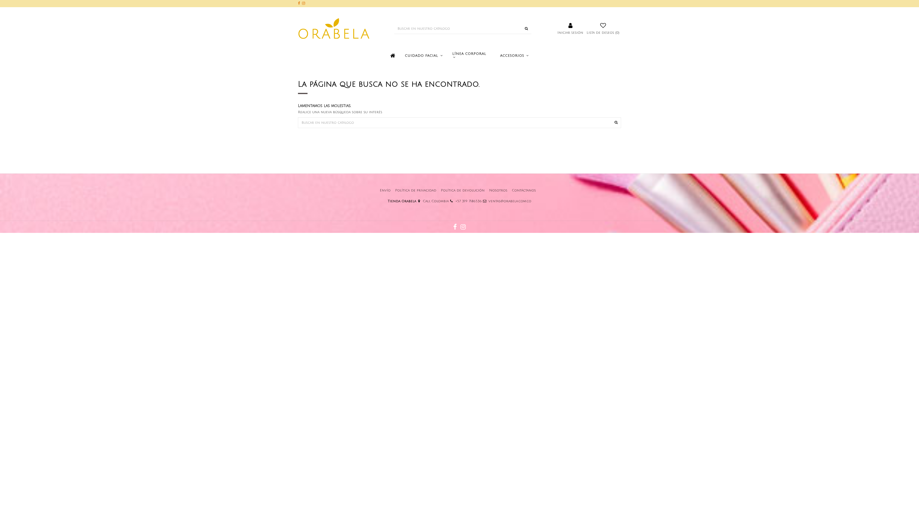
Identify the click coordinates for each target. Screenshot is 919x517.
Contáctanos (524, 190)
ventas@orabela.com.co (509, 201)
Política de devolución (463, 190)
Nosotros (498, 190)
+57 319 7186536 (468, 201)
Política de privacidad (415, 190)
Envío (385, 190)
